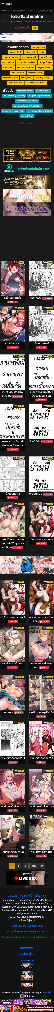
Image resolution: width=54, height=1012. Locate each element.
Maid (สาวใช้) (26, 77)
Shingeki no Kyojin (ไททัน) (13, 111)
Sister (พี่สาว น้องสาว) (26, 62)
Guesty (45, 992)
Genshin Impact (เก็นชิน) (27, 100)
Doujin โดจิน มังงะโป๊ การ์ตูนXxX (27, 896)
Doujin (32, 10)
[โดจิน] (27, 209)
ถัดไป (34, 865)
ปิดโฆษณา (29, 996)
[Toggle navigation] (50, 4)
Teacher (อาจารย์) (10, 77)
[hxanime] (27, 985)
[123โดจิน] (27, 565)
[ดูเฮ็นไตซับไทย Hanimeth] (27, 977)
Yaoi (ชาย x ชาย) (15, 82)
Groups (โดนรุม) (45, 62)
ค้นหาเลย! (48, 37)
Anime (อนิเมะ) (27, 116)
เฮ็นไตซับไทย (27, 954)
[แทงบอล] (27, 182)
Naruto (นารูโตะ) (42, 90)
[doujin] (27, 195)
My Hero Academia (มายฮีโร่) (40, 111)
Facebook (27, 948)
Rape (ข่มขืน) (8, 67)
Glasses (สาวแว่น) (35, 72)
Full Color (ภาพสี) (29, 57)
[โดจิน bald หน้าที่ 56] (42, 866)
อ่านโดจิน (7, 4)
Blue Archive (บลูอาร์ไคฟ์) (14, 95)
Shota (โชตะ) (45, 57)
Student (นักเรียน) (10, 57)
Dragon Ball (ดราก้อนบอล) (40, 95)
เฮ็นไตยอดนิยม (19, 10)
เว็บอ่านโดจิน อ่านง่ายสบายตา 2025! (27, 925)
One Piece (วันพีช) (25, 90)
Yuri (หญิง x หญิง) (43, 77)
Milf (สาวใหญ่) (15, 52)
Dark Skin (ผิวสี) (18, 72)
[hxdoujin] (27, 973)
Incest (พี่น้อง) (8, 62)
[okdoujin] (27, 965)
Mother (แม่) (30, 52)
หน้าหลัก (5, 10)
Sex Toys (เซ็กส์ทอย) (25, 67)
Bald (35, 27)
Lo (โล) (41, 52)
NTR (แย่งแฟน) (39, 47)
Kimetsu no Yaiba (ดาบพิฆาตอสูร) (27, 106)
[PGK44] (27, 155)
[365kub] (27, 168)
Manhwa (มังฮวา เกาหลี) (35, 82)
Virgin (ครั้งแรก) (44, 67)
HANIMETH (27, 960)
